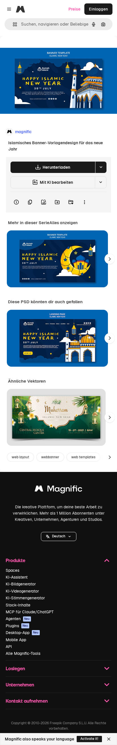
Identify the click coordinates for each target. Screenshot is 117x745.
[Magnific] (58, 490)
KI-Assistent (17, 577)
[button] (58, 536)
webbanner (50, 457)
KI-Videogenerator (22, 591)
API (9, 646)
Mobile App (16, 639)
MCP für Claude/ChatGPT (30, 611)
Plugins (17, 625)
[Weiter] (110, 258)
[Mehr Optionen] (84, 202)
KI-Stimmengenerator (25, 597)
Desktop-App (22, 632)
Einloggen (98, 9)
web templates (83, 457)
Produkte (15, 560)
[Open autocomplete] (12, 24)
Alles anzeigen (63, 222)
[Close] (108, 739)
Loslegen (15, 668)
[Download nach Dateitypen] (100, 167)
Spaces (12, 570)
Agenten (18, 618)
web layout (20, 457)
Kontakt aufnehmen (27, 701)
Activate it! (89, 738)
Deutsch (58, 536)
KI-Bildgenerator (21, 584)
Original (36, 48)
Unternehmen (20, 685)
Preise (74, 9)
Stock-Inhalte (18, 605)
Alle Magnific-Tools (23, 653)
